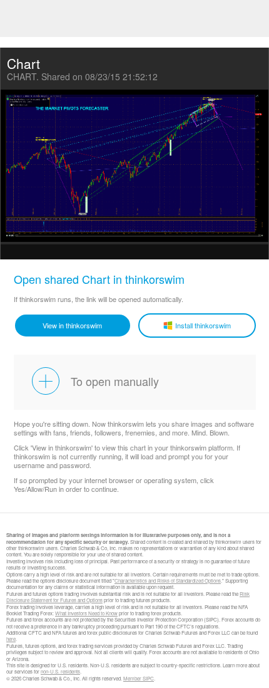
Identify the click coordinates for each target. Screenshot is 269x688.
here (11, 638)
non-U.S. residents (60, 671)
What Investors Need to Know (86, 613)
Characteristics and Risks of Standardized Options (167, 580)
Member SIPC (138, 678)
